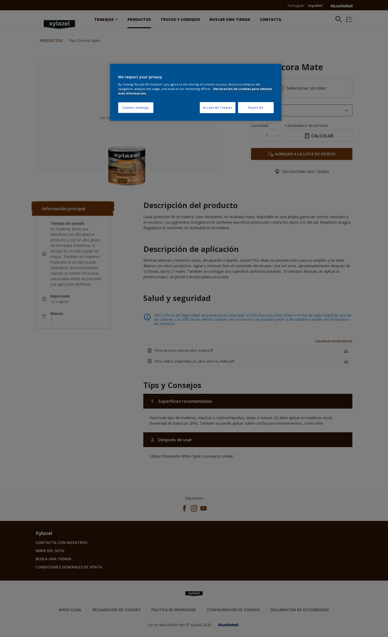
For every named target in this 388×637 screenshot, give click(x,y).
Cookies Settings (135, 107)
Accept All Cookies (217, 107)
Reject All (255, 107)
